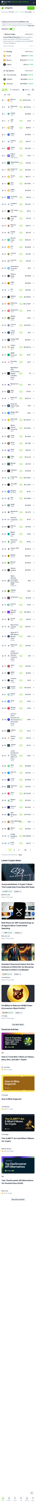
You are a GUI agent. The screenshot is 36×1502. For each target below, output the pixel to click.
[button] (18, 1024)
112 (25, 850)
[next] (30, 850)
